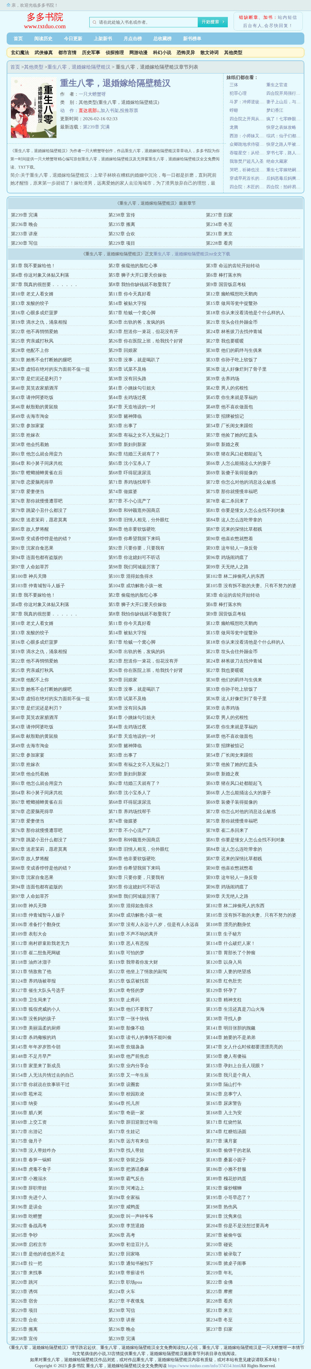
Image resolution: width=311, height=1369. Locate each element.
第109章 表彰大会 (29, 933)
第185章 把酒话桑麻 (128, 1169)
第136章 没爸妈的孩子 (33, 1018)
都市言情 (67, 52)
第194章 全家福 (124, 1197)
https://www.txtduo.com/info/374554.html (204, 1366)
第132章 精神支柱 (224, 999)
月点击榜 (133, 38)
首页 (18, 38)
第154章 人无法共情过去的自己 (42, 1075)
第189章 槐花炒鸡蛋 (226, 1178)
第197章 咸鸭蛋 (124, 1206)
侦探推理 (115, 52)
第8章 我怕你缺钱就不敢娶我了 (139, 284)
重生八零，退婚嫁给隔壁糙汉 (79, 67)
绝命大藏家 (277, 161)
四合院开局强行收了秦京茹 (284, 93)
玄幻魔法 (20, 52)
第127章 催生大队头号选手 (38, 990)
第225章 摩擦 (219, 1291)
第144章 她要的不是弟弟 (230, 1037)
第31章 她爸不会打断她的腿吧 (41, 359)
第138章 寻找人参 (224, 1018)
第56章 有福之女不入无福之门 (138, 435)
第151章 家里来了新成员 (35, 1065)
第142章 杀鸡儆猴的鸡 (33, 1037)
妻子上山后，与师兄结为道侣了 (284, 102)
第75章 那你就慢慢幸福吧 (232, 491)
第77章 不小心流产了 (129, 501)
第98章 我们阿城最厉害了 (134, 566)
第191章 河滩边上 (126, 1188)
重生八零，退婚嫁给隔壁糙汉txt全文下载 (191, 254)
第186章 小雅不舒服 (226, 1169)
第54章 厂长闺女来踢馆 (229, 425)
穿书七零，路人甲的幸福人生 (284, 153)
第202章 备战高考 (29, 1225)
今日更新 (73, 38)
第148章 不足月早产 (31, 1056)
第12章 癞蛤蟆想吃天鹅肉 (232, 293)
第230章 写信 (24, 243)
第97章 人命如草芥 (30, 566)
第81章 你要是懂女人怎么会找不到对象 (245, 510)
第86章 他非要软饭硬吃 (132, 529)
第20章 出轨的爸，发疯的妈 (136, 322)
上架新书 (103, 38)
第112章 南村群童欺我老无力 (40, 943)
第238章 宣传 (121, 215)
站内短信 (287, 17)
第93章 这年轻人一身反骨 (232, 548)
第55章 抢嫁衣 (25, 435)
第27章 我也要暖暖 (225, 341)
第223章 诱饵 (24, 1291)
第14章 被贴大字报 (127, 303)
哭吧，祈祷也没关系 (248, 170)
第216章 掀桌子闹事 (226, 1263)
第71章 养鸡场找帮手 (129, 482)
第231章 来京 (219, 233)
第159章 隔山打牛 (224, 1084)
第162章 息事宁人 (224, 1093)
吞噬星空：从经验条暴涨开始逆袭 (248, 153)
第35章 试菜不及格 (127, 369)
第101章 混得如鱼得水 (130, 576)
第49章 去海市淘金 (30, 416)
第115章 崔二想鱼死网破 (35, 952)
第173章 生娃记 (124, 1131)
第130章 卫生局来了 (31, 999)
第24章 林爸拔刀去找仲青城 (234, 331)
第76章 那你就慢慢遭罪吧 (37, 501)
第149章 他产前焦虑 (128, 1056)
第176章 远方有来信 (128, 1141)
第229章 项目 (121, 243)
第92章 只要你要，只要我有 (136, 548)
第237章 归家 (219, 215)
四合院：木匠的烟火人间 (248, 187)
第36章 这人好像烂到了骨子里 (236, 369)
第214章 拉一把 (26, 1263)
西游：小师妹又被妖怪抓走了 (248, 136)
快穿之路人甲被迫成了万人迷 (284, 144)
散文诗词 (209, 52)
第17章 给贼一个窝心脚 (132, 312)
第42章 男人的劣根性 (227, 388)
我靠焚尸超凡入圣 (247, 161)
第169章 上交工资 (29, 1122)
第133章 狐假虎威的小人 (35, 1009)
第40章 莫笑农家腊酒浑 (34, 388)
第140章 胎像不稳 (126, 1028)
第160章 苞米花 (26, 1093)
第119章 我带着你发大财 (133, 962)
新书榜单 (192, 38)
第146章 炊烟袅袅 (126, 1046)
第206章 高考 (121, 1235)
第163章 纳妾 (24, 1103)
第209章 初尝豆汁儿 (128, 1244)
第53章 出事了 (122, 425)
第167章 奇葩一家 (126, 1112)
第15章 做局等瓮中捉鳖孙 (232, 303)
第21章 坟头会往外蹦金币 (232, 322)
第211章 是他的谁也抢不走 (38, 1254)
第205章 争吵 (24, 1235)
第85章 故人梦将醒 (30, 529)
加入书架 (110, 110)
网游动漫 (138, 52)
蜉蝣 (234, 110)
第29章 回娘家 (122, 350)
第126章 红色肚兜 (224, 981)
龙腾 (234, 127)
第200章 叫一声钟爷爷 (130, 1216)
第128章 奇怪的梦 (126, 990)
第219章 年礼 (219, 1272)
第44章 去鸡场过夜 (127, 397)
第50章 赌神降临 (125, 416)
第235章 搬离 (121, 224)
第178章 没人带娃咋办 (33, 1150)
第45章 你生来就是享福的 (232, 397)
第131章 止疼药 (124, 999)
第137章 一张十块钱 (128, 1018)
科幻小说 (162, 52)
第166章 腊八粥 (26, 1112)
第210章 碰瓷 (219, 1244)
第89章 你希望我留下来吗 (134, 538)
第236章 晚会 (24, 224)
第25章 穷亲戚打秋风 (32, 341)
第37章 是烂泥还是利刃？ (37, 378)
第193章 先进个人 (29, 1197)
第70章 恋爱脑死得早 (32, 482)
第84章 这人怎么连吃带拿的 (234, 519)
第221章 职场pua (125, 1282)
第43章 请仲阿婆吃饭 (32, 397)
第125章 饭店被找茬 (128, 981)
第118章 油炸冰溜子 (31, 962)
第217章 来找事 (26, 1272)
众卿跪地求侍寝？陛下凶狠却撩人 (248, 144)
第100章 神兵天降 (29, 576)
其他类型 (233, 52)
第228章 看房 (219, 243)
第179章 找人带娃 (126, 1150)
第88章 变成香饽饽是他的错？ (41, 538)
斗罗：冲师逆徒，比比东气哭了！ (248, 102)
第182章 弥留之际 (126, 1159)
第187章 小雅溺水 (29, 1178)
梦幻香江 (274, 110)
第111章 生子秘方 (223, 933)
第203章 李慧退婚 (126, 1225)
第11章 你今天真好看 (129, 293)
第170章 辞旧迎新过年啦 (133, 1122)
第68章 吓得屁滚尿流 (129, 472)
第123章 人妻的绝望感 (228, 971)
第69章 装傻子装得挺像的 (232, 472)
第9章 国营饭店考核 (226, 284)
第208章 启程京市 (29, 1244)
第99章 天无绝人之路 (227, 566)
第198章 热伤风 (221, 1206)
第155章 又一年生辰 (128, 1075)
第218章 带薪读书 (126, 1272)
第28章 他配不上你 (30, 350)
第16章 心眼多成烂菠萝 (34, 312)
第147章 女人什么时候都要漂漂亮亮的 (244, 1046)
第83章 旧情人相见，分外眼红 (138, 519)
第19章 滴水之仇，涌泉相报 (39, 322)
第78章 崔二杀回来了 (227, 501)
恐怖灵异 (186, 52)
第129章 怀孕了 (221, 990)
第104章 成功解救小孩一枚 (135, 585)
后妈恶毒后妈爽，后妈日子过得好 (284, 178)
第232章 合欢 (121, 233)
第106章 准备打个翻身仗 (35, 924)
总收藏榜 (162, 38)
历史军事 (91, 52)
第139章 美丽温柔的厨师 (35, 1028)
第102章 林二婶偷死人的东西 (235, 576)
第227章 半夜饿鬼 (126, 1301)
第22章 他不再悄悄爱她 (34, 331)
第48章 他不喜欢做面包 (229, 406)
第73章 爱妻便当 (27, 491)
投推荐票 (129, 110)
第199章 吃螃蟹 (26, 1216)
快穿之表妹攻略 (281, 127)
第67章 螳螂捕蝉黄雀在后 (37, 472)
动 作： (69, 110)
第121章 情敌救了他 (31, 971)
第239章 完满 (96, 126)
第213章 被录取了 (224, 1254)
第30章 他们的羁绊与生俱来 (234, 350)
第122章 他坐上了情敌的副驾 (137, 971)
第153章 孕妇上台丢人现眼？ (235, 1065)
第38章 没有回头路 (127, 378)
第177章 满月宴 (221, 1141)
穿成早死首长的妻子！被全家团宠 (248, 178)
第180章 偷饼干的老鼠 (228, 1150)
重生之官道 (277, 85)
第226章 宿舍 (24, 1301)
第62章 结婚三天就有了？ (134, 453)
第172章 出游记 (26, 1131)
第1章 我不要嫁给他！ (33, 265)
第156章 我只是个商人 (228, 1075)
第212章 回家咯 (124, 1254)
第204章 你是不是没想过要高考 (237, 1225)
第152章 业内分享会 (128, 1065)
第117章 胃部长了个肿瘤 (230, 952)
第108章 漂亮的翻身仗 (228, 924)
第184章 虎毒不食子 (31, 1169)
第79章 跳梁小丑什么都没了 (39, 510)
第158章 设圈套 (124, 1084)
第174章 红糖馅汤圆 (226, 1131)
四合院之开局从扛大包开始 (248, 119)
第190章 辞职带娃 (29, 1188)
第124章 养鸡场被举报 (33, 981)
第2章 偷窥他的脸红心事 (133, 265)
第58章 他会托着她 (30, 444)
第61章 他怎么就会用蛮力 (37, 453)
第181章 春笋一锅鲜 (31, 1159)
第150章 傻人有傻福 (226, 1056)
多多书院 (45, 17)
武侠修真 (44, 52)
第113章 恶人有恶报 (128, 943)
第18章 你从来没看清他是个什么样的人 (245, 312)
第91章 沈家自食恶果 (32, 548)
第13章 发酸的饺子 (30, 303)
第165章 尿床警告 (224, 1103)
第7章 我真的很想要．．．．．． (44, 284)
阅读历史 (43, 38)
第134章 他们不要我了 (130, 1009)
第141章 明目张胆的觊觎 (230, 1028)
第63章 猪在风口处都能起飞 (234, 453)
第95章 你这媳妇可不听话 (134, 557)
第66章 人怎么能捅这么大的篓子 (238, 463)
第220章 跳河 (24, 1282)
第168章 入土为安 (224, 1112)
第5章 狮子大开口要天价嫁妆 (137, 275)
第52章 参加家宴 (27, 425)
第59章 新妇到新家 (127, 444)
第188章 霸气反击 (126, 1178)
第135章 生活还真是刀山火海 (235, 1009)
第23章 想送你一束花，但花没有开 (143, 331)
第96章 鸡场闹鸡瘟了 (227, 557)
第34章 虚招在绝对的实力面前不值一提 (50, 369)
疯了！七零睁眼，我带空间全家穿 (284, 119)
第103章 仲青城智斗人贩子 (38, 585)
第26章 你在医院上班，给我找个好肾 (145, 341)
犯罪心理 (238, 93)
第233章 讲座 (24, 233)
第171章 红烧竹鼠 (224, 1122)
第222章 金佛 (219, 1282)
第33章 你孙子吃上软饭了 (232, 359)
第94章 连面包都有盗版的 (37, 557)
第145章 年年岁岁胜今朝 (35, 1046)
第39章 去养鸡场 (222, 378)
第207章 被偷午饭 (224, 1235)
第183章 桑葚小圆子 (226, 1159)
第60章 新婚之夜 (222, 444)
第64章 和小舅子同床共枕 (37, 463)
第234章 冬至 (219, 224)
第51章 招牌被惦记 (225, 416)
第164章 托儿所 (124, 1103)
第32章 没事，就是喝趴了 (134, 359)
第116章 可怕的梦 (126, 952)
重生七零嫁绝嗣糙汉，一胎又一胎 (284, 170)
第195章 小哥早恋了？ (228, 1197)
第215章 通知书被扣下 (130, 1263)
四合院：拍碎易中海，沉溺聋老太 (284, 187)
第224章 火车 (121, 1291)
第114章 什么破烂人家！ (230, 943)
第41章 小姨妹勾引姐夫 (132, 388)
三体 (234, 85)
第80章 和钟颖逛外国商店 (134, 510)
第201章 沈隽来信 (224, 1216)
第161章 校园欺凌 (126, 1093)
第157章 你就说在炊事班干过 (40, 1084)
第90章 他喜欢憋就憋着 (229, 538)
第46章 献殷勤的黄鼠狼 (34, 406)
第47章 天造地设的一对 (132, 406)
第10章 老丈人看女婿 (32, 293)
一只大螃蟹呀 (92, 94)
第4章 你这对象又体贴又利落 (40, 275)
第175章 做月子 (26, 1141)
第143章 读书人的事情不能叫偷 (140, 1037)
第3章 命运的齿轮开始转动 (233, 265)
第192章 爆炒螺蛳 (224, 1188)
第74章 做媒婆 (122, 491)
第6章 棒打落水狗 (223, 275)
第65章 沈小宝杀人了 (129, 463)
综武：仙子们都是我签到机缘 (284, 136)
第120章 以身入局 (224, 962)
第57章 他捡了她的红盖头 (232, 435)
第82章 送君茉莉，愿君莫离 (39, 519)
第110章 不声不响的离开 (133, 933)
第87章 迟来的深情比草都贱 (234, 529)
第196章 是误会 (26, 1206)
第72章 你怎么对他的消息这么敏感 (241, 482)
